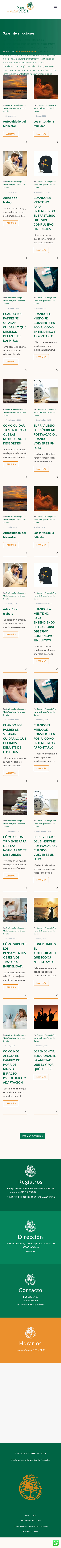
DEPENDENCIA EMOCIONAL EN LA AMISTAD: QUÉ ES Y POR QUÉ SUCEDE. (45, 1060)
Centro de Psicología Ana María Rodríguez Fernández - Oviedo (14, 108)
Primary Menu (55, 7)
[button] (26, 141)
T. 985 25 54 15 (30, 1296)
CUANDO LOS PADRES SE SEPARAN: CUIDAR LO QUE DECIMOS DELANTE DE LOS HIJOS (14, 327)
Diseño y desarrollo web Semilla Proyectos (30, 1460)
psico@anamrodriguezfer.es (31, 1304)
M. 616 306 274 (30, 1300)
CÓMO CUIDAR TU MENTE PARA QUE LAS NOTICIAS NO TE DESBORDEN (15, 434)
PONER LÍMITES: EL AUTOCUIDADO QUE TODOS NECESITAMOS (45, 953)
